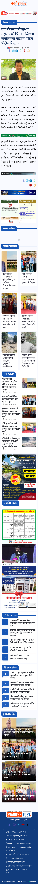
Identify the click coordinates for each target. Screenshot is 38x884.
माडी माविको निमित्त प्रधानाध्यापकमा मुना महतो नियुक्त (17, 755)
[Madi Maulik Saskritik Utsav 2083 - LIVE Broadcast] (19, 553)
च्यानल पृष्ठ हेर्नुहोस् (7, 564)
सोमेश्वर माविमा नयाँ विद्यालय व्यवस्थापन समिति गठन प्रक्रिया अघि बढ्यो (19, 797)
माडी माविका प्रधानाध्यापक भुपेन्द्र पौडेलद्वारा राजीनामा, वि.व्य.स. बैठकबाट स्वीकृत (18, 732)
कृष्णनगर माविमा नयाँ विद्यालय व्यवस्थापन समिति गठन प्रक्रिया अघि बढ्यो (17, 774)
